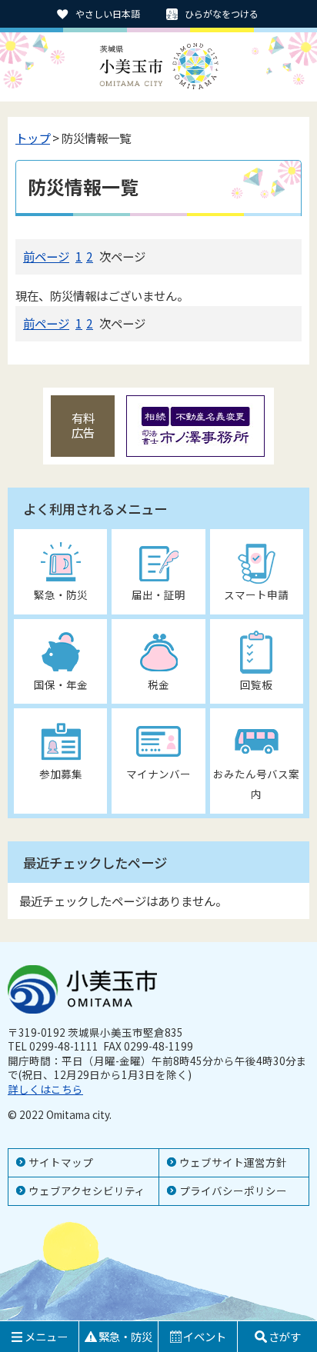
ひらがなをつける (222, 13)
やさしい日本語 (107, 13)
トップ (32, 137)
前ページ (46, 256)
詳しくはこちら (45, 1089)
